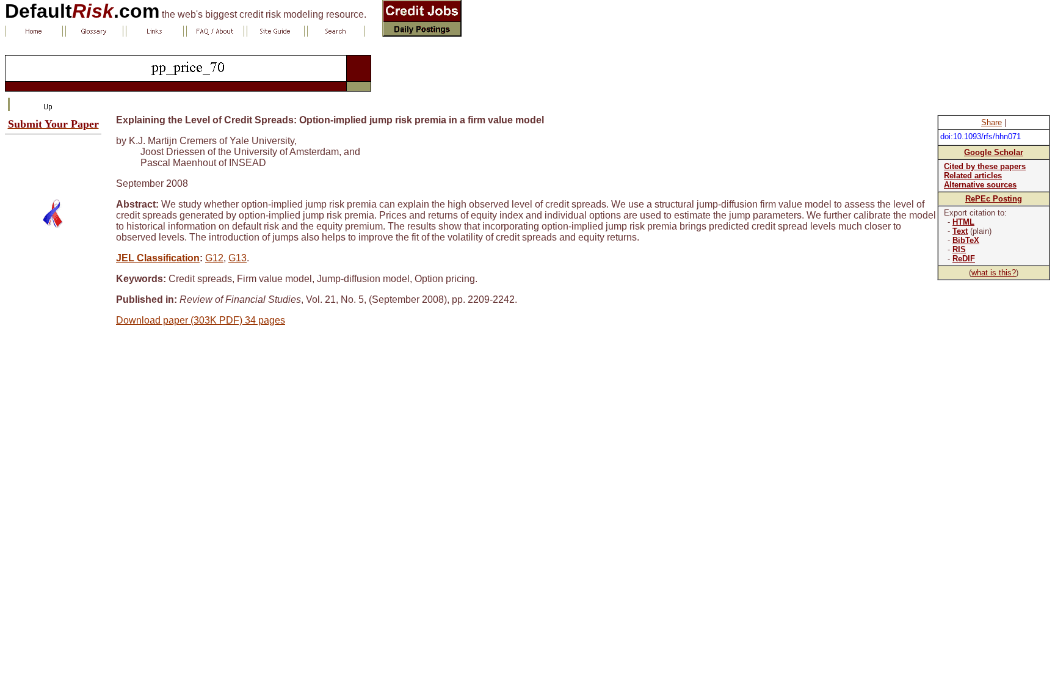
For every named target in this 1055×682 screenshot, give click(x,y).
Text (960, 231)
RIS (959, 249)
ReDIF (963, 258)
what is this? (993, 272)
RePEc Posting (993, 198)
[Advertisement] (53, 161)
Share (991, 122)
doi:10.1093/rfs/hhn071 (980, 136)
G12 (214, 258)
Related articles (973, 175)
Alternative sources (980, 184)
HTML (963, 222)
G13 (237, 258)
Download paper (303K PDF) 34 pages (200, 320)
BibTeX (965, 240)
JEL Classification (158, 258)
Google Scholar (993, 152)
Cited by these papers (985, 166)
